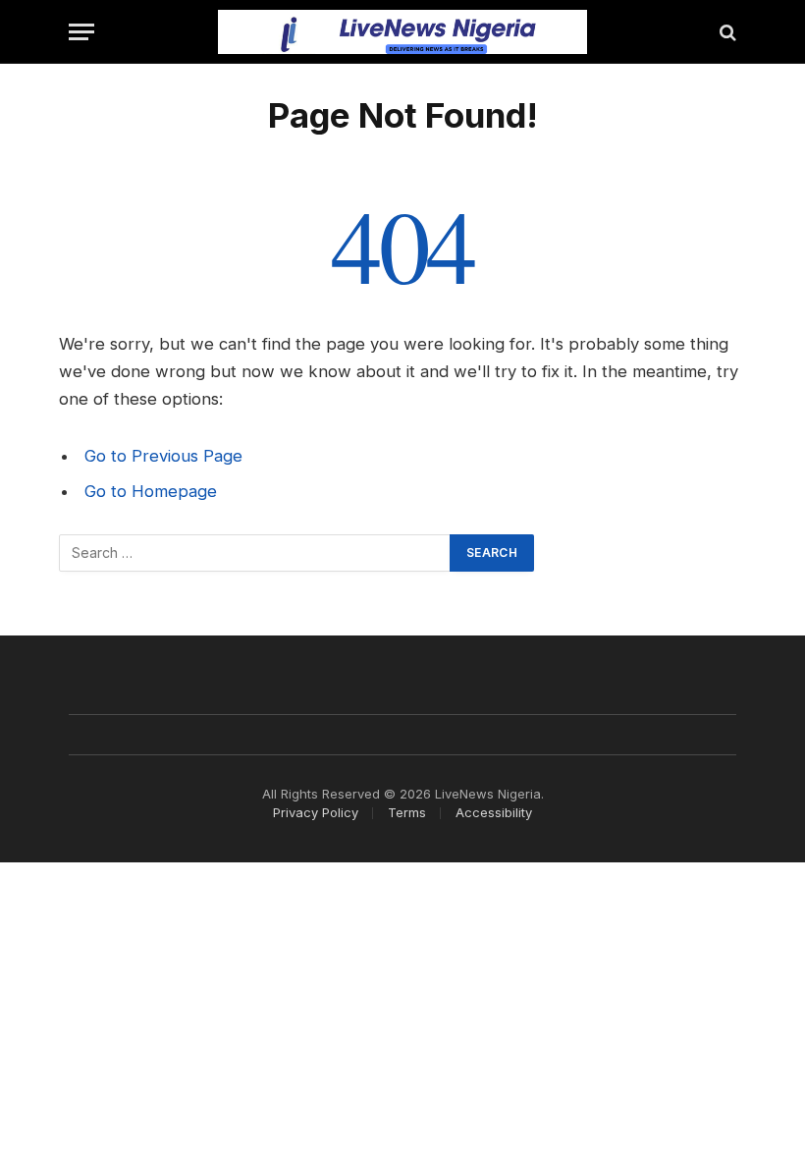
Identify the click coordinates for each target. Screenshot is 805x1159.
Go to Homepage (150, 491)
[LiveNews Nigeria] (403, 32)
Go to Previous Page (163, 456)
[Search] (726, 32)
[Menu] (81, 32)
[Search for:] (255, 553)
